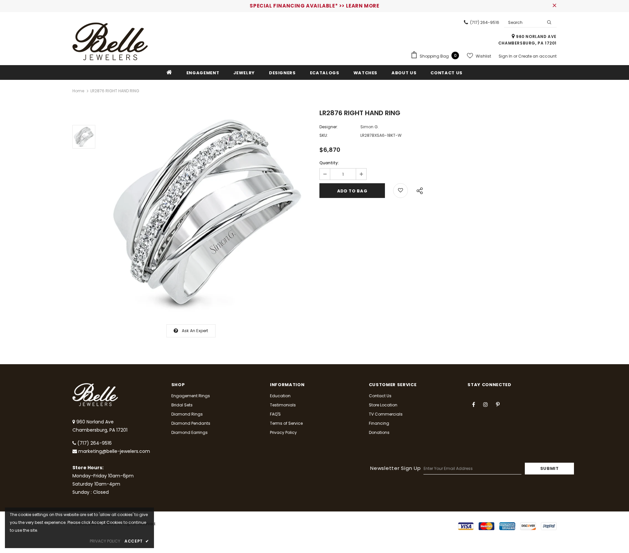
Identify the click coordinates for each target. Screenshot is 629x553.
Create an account (537, 56)
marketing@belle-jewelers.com (114, 451)
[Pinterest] (498, 404)
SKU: (323, 135)
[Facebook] (473, 404)
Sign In (506, 56)
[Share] (417, 189)
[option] (206, 214)
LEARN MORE (362, 5)
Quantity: (329, 163)
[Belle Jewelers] (110, 41)
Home (78, 91)
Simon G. (369, 127)
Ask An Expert (195, 330)
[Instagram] (485, 404)
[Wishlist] (400, 190)
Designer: (328, 127)
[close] (554, 6)
